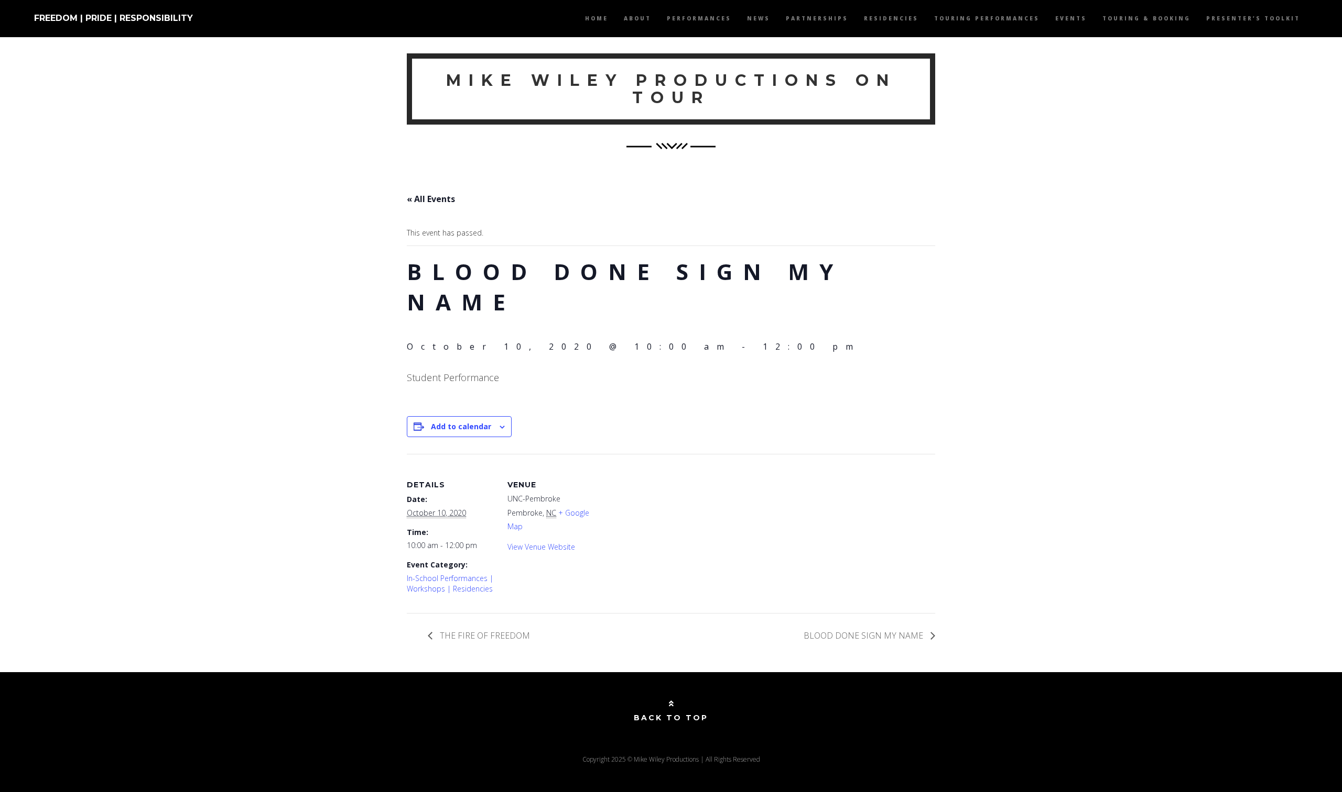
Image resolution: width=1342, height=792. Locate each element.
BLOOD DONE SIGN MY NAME (864, 635)
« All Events (431, 199)
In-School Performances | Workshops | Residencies (450, 583)
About (637, 18)
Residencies (891, 18)
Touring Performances (987, 18)
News (758, 18)
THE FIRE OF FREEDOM (484, 635)
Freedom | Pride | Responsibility (113, 18)
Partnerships (817, 18)
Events (1071, 18)
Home (596, 18)
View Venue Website (541, 547)
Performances (699, 18)
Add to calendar (461, 426)
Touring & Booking (1146, 18)
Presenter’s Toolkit (1253, 18)
